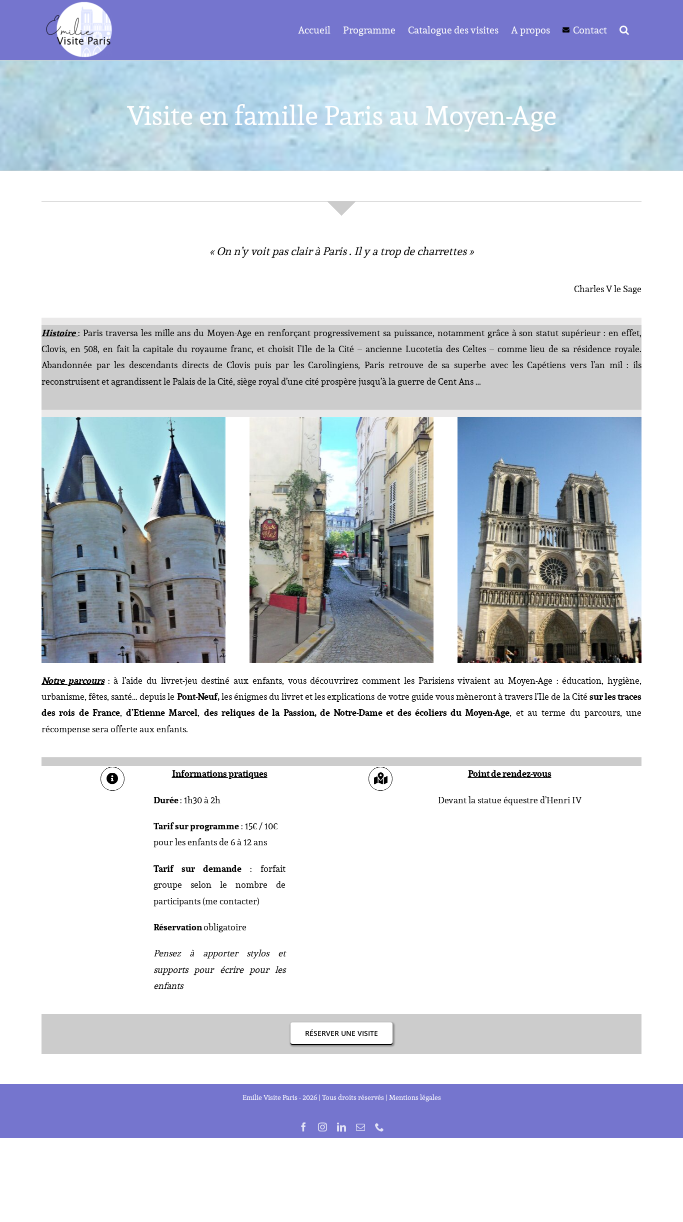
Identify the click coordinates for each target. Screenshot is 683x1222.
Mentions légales (415, 1097)
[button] (624, 30)
